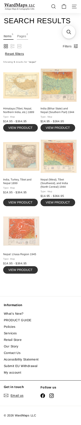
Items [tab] (8, 35)
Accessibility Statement (21, 359)
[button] (6, 46)
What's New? (14, 313)
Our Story (11, 346)
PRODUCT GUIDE (17, 320)
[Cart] (64, 6)
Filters (67, 46)
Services (10, 333)
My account (12, 372)
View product (20, 127)
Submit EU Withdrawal (20, 366)
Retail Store (13, 340)
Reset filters (14, 53)
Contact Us (12, 353)
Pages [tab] (22, 35)
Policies (9, 326)
